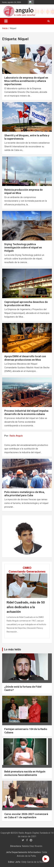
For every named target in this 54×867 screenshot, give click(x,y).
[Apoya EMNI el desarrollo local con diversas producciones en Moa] (27, 338)
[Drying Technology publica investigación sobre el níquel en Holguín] (27, 225)
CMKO (27, 568)
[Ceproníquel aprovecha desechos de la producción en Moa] (27, 283)
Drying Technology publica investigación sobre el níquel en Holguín (23, 247)
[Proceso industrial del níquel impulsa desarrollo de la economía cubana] (27, 392)
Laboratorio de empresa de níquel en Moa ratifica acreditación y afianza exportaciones (26, 81)
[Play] (45, 858)
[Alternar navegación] (6, 21)
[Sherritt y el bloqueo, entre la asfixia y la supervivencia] (27, 117)
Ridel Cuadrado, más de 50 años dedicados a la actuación (26, 607)
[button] (11, 536)
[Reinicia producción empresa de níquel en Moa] (27, 171)
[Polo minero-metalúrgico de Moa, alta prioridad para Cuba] (27, 473)
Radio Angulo (16, 435)
